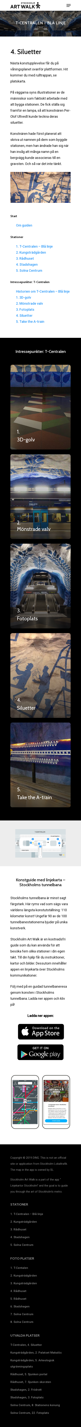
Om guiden (24, 225)
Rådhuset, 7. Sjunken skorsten (30, 1382)
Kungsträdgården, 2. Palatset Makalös (36, 1352)
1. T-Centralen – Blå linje (34, 246)
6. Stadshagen (20, 1306)
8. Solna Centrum (21, 1322)
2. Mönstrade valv (29, 303)
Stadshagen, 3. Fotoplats (27, 1397)
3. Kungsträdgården (23, 1283)
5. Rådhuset (18, 1298)
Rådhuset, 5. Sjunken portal (28, 1374)
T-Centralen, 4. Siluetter (26, 1345)
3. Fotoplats (25, 309)
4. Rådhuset (18, 1291)
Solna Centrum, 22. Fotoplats (29, 1413)
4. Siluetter (24, 315)
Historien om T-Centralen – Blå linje (43, 291)
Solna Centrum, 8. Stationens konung (35, 1405)
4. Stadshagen (27, 264)
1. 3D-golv (23, 297)
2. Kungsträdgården (31, 252)
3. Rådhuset (25, 258)
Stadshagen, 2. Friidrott (26, 1389)
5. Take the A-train (30, 322)
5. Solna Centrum (29, 270)
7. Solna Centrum (21, 1314)
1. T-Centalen (19, 1268)
